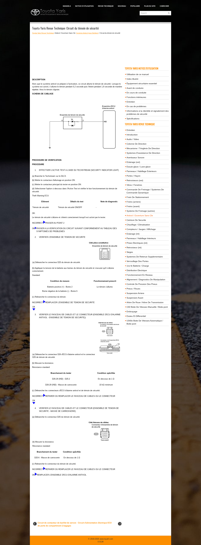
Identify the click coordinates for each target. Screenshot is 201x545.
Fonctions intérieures (136, 97)
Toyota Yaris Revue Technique (43, 33)
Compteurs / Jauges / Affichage (141, 229)
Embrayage (132, 311)
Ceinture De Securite (136, 220)
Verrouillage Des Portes (137, 261)
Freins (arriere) (134, 202)
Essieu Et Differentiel (136, 316)
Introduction (132, 134)
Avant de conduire (135, 88)
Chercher (164, 6)
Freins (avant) (133, 206)
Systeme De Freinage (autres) (141, 211)
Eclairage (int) (133, 234)
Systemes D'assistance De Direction (143, 153)
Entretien (131, 102)
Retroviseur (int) (134, 247)
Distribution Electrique (137, 270)
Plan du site (149, 6)
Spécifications (133, 118)
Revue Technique (105, 6)
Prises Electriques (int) (137, 243)
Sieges (130, 252)
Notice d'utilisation (84, 6)
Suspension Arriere (135, 293)
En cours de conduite (136, 92)
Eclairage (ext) (133, 162)
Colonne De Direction (136, 144)
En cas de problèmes (136, 106)
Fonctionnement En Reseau (140, 275)
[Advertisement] (77, 56)
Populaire (135, 6)
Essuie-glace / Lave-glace (139, 166)
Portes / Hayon (133, 176)
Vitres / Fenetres (134, 185)
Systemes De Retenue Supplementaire (145, 256)
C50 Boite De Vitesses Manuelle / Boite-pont (147, 307)
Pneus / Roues (133, 288)
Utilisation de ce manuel (138, 74)
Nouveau (122, 6)
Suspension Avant (135, 298)
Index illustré (132, 79)
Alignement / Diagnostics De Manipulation (146, 279)
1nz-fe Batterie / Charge (138, 266)
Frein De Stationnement (138, 197)
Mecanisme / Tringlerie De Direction (143, 148)
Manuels (67, 6)
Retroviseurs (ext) (135, 180)
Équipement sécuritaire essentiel (142, 83)
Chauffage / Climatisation (138, 224)
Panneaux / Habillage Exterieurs (141, 171)
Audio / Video (133, 139)
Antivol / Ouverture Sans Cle (140, 215)
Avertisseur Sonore (135, 157)
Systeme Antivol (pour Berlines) (87, 33)
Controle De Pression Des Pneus (142, 284)
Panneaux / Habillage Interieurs (141, 238)
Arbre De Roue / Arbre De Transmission (145, 302)
